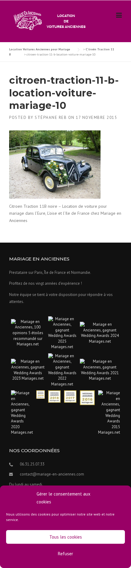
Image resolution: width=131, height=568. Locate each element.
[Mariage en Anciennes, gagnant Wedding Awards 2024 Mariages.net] (100, 332)
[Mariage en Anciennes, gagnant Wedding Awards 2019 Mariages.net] (40, 394)
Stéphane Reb (51, 117)
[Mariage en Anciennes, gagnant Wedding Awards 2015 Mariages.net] (109, 412)
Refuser (65, 553)
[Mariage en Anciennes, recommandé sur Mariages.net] (28, 332)
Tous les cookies (65, 537)
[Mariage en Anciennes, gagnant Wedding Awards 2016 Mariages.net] (87, 397)
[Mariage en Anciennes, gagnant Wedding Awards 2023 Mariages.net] (28, 369)
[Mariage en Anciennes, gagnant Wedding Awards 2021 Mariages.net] (100, 369)
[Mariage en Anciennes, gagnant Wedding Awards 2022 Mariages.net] (62, 369)
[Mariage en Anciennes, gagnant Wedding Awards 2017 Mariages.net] (70, 396)
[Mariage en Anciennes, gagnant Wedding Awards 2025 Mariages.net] (62, 332)
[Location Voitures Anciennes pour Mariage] (48, 20)
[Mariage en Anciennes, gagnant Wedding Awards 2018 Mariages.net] (54, 396)
